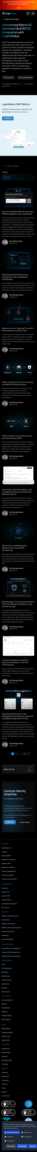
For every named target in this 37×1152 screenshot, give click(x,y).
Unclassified (10, 1141)
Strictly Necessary (13, 1132)
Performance (27, 1132)
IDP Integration (9, 77)
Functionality (27, 1136)
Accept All (22, 1146)
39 (24, 754)
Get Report (24, 4)
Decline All (11, 1146)
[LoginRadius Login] (28, 13)
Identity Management (25, 77)
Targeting (10, 1136)
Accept (32, 1146)
